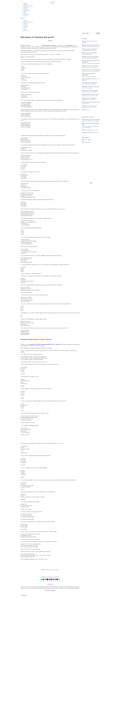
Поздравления (26, 10)
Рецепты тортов (94, 129)
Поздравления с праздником (88, 99)
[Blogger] (59, 579)
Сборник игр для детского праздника (90, 120)
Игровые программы (28, 5)
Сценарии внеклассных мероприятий (90, 71)
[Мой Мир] (49, 579)
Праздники (25, 26)
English (25, 11)
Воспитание (26, 14)
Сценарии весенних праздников (89, 91)
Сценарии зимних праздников (89, 84)
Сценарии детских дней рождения (90, 58)
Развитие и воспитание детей (89, 107)
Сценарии (25, 4)
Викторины (25, 7)
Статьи (87, 109)
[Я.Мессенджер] (41, 579)
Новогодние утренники (87, 88)
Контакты (25, 15)
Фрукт (23, 467)
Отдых (24, 12)
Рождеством (30, 159)
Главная (25, 3)
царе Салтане (60, 443)
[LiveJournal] (57, 579)
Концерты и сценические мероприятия (91, 63)
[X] (47, 579)
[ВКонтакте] (43, 579)
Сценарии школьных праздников (89, 67)
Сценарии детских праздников (89, 50)
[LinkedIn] (55, 579)
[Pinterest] (51, 579)
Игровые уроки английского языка (90, 95)
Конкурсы (25, 8)
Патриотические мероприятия (89, 76)
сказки (40, 264)
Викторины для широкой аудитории (90, 46)
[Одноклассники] (45, 579)
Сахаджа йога (96, 132)
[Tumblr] (53, 579)
